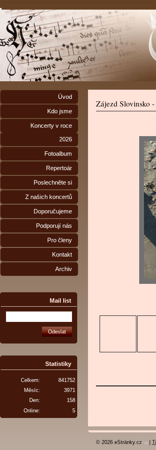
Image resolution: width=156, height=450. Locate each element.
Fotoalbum (58, 154)
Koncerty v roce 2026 (51, 133)
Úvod (65, 97)
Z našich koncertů (48, 197)
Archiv (63, 269)
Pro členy (59, 240)
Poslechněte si (53, 182)
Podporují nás (54, 226)
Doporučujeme (53, 211)
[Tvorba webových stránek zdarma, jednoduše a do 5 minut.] (146, 443)
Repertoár (59, 168)
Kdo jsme (59, 111)
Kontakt (62, 254)
